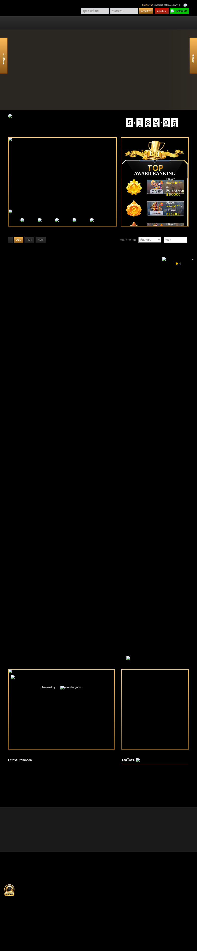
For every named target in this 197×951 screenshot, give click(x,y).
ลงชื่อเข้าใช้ (146, 11)
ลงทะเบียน (161, 11)
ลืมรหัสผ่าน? (147, 5)
